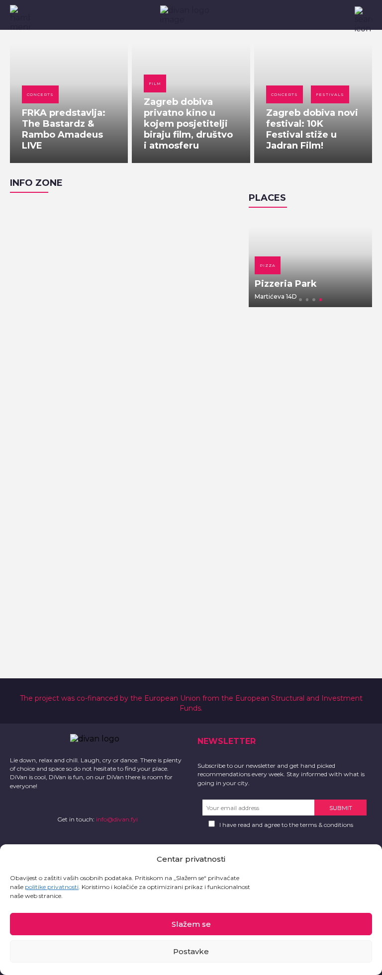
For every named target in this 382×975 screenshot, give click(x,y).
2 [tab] (307, 299)
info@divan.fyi (117, 819)
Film (155, 83)
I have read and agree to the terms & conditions (286, 824)
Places (267, 197)
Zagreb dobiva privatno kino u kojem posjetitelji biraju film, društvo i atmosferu (188, 123)
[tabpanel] (265, 262)
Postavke (191, 951)
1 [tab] (300, 299)
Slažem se (191, 924)
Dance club (354, 265)
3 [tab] (313, 299)
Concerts (40, 94)
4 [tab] (320, 299)
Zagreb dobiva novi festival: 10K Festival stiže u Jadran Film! (312, 129)
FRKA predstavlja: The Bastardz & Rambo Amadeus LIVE (63, 129)
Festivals (330, 94)
